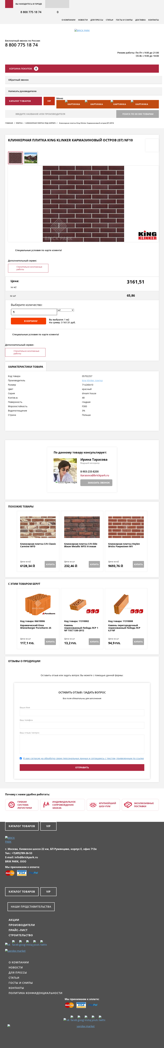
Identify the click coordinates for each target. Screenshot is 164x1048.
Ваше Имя (25, 707)
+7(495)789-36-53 (22, 853)
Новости (83, 20)
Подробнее (38, 534)
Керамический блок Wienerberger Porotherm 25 (35, 626)
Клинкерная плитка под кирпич (40, 123)
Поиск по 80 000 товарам (137, 113)
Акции (14, 920)
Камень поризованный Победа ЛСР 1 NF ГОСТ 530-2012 (81, 628)
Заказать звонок (99, 482)
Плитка (19, 123)
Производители (22, 925)
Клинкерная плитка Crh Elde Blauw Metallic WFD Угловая (80, 545)
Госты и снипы (124, 20)
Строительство (21, 935)
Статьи (109, 20)
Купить (50, 564)
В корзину (30, 320)
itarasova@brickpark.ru (94, 475)
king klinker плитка (92, 380)
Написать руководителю (22, 91)
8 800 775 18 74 (30, 12)
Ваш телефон (26, 720)
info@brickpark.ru (26, 857)
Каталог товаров (22, 826)
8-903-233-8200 (89, 471)
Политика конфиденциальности (35, 993)
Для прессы (96, 20)
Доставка (140, 20)
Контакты (153, 20)
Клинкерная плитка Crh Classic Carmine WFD (38, 545)
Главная (9, 123)
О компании (68, 20)
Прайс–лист (18, 930)
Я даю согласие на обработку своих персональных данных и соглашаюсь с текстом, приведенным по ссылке (83, 758)
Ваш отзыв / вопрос (29, 732)
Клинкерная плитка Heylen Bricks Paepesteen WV (124, 545)
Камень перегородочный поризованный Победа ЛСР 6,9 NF (124, 628)
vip (49, 101)
